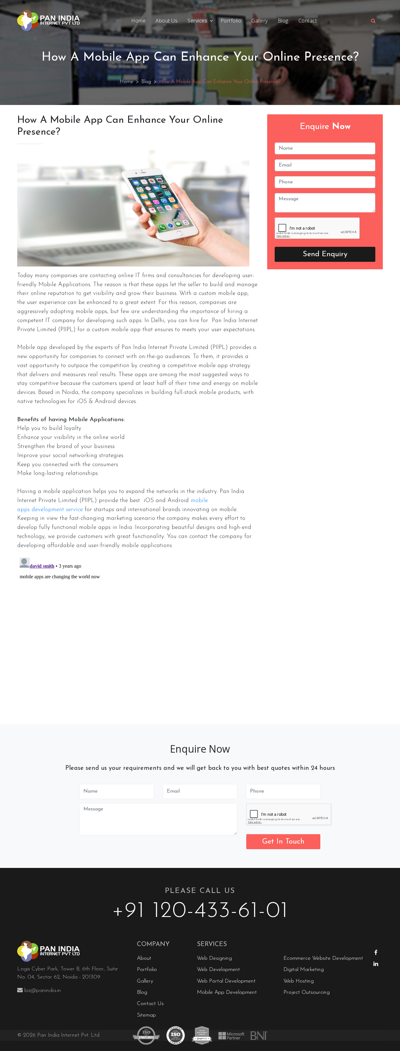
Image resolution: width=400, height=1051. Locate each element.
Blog (283, 20)
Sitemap (146, 1015)
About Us (167, 20)
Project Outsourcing (306, 992)
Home (138, 20)
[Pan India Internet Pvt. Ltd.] (72, 951)
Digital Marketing (303, 969)
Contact (307, 20)
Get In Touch (283, 841)
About (144, 958)
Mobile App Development (227, 992)
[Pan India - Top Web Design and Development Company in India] (48, 20)
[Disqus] (137, 633)
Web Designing (214, 958)
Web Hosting (298, 981)
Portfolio (231, 20)
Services (197, 20)
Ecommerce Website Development (323, 958)
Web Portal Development (226, 981)
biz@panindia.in (42, 990)
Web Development (218, 969)
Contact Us (150, 1003)
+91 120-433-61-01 (200, 911)
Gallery (259, 20)
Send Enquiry (325, 254)
